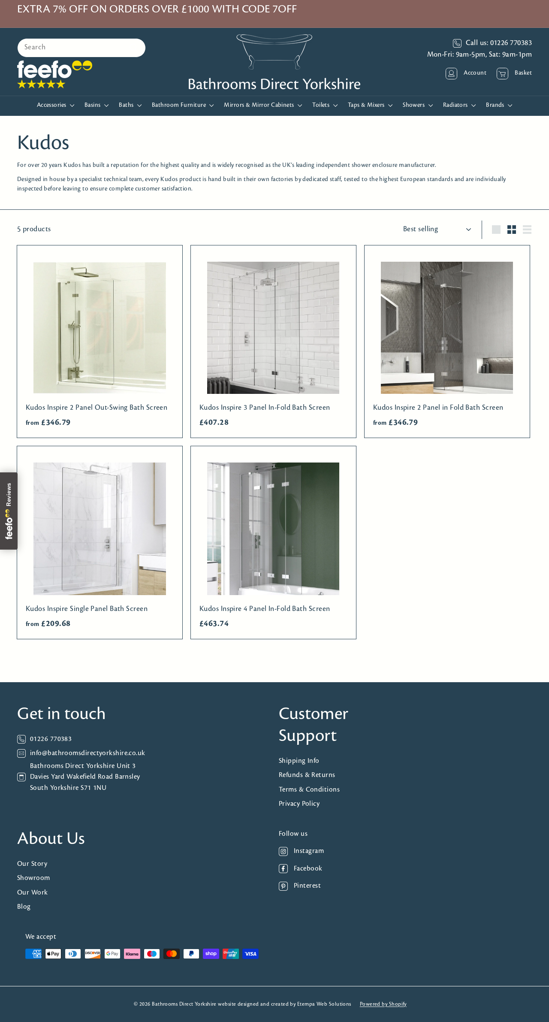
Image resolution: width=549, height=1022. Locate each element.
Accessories (52, 105)
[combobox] (81, 47)
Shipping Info (299, 761)
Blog (24, 906)
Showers (414, 105)
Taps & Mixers (367, 105)
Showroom (33, 878)
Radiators (456, 105)
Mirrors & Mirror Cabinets (260, 105)
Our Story (32, 864)
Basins (93, 105)
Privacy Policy (299, 803)
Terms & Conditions (309, 789)
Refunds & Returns (307, 775)
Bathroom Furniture (180, 105)
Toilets (321, 105)
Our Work (32, 892)
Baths (127, 105)
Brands (496, 105)
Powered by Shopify (383, 1004)
